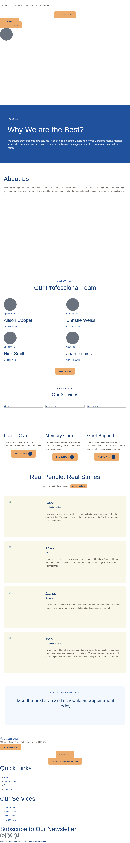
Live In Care (16, 435)
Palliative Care (10, 820)
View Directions (10, 747)
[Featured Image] (23, 407)
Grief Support (100, 435)
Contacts (8, 789)
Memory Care (59, 435)
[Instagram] (3, 835)
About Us (8, 777)
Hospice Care (10, 812)
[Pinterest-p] (17, 835)
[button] (65, 14)
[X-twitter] (10, 835)
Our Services (10, 781)
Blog (6, 785)
